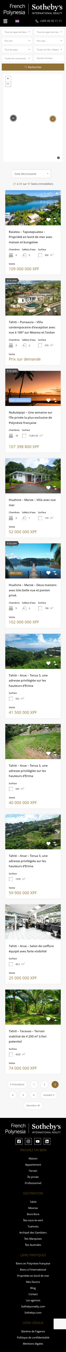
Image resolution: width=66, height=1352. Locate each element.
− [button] (8, 84)
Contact (33, 1294)
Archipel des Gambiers (33, 1232)
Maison (33, 1158)
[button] (5, 21)
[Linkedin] (47, 1141)
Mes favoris (33, 1282)
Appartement (33, 1164)
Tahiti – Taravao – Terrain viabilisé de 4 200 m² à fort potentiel (27, 1036)
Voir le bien (33, 218)
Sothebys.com (33, 1312)
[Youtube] (37, 1141)
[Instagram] (28, 1141)
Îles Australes (33, 1245)
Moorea (33, 1208)
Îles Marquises (33, 1238)
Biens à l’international (33, 1269)
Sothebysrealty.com (33, 1306)
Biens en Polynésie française (33, 1263)
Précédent (18, 1084)
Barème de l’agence (33, 1331)
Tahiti (33, 1202)
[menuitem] (17, 21)
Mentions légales (33, 1343)
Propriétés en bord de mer (33, 1275)
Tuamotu (33, 1226)
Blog (33, 1288)
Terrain (33, 1170)
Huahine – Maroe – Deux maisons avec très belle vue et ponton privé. (32, 590)
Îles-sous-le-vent (33, 1220)
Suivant (47, 1095)
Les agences (33, 1300)
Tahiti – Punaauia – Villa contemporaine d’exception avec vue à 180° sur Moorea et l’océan (32, 327)
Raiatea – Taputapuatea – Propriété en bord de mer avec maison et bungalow (30, 237)
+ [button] (8, 78)
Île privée (33, 1177)
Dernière (31, 1105)
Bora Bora (33, 1214)
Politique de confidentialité (33, 1337)
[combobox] (17, 31)
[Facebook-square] (19, 1141)
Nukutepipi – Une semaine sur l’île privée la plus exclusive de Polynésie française (30, 417)
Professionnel (33, 1183)
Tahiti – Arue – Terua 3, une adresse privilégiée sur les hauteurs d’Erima (28, 680)
